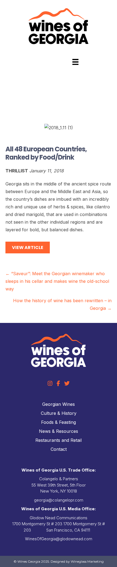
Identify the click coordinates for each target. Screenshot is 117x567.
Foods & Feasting (58, 422)
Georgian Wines (58, 404)
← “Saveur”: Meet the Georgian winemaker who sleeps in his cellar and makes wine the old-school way (57, 281)
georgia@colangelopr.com (58, 500)
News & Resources (58, 431)
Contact (59, 449)
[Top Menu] (75, 62)
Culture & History (58, 413)
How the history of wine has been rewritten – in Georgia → (62, 304)
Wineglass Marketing (87, 561)
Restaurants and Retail (58, 440)
